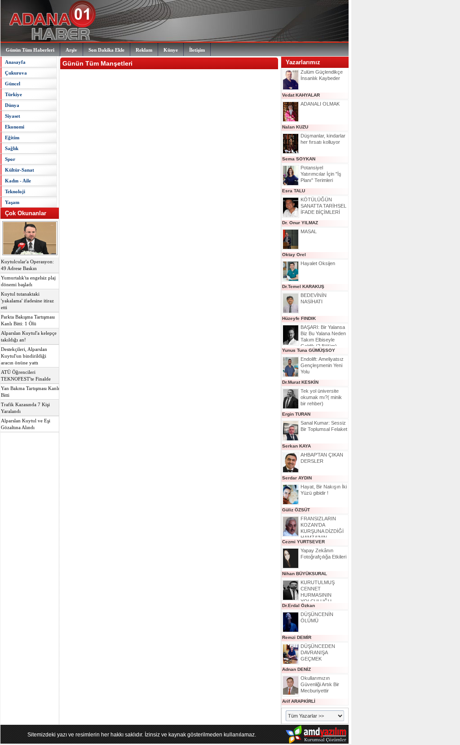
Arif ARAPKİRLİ (298, 701)
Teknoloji (15, 191)
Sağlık (11, 148)
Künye (171, 50)
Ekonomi (14, 126)
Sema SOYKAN (298, 158)
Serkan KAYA (296, 445)
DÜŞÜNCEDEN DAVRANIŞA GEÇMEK (318, 652)
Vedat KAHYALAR (301, 95)
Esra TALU (293, 190)
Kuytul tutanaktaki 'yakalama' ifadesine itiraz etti (27, 301)
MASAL (309, 231)
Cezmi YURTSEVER (303, 541)
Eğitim (12, 137)
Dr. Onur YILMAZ (300, 222)
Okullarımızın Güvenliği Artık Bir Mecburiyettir (320, 684)
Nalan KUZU (295, 126)
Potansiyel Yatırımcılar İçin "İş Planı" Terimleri (321, 174)
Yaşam (12, 202)
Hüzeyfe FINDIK (299, 318)
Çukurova (16, 72)
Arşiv (71, 50)
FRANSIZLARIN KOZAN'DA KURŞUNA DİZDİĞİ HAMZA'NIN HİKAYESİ (322, 531)
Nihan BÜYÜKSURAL (304, 573)
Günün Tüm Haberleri (30, 50)
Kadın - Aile (18, 180)
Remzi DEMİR (296, 637)
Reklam (144, 50)
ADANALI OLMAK (320, 103)
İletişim (197, 50)
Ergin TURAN (296, 414)
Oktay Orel (294, 254)
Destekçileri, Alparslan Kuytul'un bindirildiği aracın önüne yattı (24, 356)
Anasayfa (15, 62)
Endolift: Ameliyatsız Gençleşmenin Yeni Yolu (322, 365)
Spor (10, 159)
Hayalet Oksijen (318, 263)
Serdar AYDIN (297, 477)
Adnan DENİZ (296, 669)
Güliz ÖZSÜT (296, 509)
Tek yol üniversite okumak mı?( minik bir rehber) (321, 397)
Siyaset (12, 116)
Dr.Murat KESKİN (300, 382)
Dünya (12, 105)
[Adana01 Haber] (49, 40)
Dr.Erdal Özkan (298, 605)
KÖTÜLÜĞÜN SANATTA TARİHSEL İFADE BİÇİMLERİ (323, 206)
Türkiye (13, 94)
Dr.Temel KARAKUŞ (303, 286)
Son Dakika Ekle (106, 50)
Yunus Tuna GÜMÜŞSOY (308, 350)
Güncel (12, 83)
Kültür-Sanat (19, 170)
